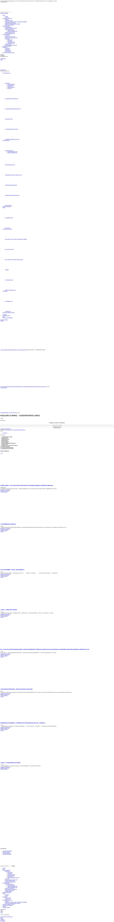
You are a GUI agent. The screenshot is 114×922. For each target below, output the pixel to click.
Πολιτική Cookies (6, 852)
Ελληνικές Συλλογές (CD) (10, 36)
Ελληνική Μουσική (6, 34)
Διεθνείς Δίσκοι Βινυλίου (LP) (11, 28)
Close (1, 910)
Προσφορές (5, 47)
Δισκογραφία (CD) (11, 43)
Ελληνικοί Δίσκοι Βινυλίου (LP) (11, 37)
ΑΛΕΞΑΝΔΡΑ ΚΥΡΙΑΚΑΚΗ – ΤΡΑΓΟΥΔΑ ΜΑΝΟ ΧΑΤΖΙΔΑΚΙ (16, 689)
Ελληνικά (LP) (8, 51)
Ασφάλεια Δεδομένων (7, 854)
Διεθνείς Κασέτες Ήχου (9, 890)
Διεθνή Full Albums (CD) (12, 31)
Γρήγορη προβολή (3, 491)
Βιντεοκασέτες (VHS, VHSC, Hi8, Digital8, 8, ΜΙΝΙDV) (16, 21)
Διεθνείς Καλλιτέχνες (9, 29)
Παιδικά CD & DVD (7, 46)
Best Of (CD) (10, 39)
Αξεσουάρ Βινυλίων (9, 20)
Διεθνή (6, 16)
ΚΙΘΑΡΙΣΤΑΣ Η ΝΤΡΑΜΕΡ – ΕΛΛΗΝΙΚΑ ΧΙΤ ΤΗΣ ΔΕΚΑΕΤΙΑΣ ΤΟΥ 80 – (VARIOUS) (22, 722)
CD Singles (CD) (11, 85)
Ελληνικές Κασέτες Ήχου (10, 880)
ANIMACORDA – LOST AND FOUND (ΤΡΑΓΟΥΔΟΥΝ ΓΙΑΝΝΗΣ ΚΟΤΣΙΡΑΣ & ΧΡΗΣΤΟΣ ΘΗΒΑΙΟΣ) (26, 485)
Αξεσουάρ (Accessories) (7, 18)
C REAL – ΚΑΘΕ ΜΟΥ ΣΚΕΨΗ (8, 609)
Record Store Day (8, 27)
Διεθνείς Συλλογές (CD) (9, 32)
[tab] (58, 432)
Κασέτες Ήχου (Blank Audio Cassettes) (12, 23)
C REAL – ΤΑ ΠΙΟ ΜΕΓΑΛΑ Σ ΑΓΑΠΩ (10, 762)
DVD (4, 15)
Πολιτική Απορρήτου (7, 853)
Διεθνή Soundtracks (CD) (10, 33)
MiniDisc (7, 19)
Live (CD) (7, 35)
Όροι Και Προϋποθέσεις (7, 850)
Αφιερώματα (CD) (11, 41)
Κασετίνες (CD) (8, 44)
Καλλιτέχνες (7, 38)
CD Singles (10, 40)
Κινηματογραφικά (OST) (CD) (11, 45)
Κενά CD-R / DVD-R (9, 24)
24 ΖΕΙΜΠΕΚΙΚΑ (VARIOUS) (8, 524)
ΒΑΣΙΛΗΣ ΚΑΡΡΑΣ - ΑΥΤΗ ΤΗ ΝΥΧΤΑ (8, 412)
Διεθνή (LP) (7, 49)
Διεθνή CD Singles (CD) (12, 152)
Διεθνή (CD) (7, 48)
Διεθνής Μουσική (6, 26)
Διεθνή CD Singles (11, 30)
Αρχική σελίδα (3, 349)
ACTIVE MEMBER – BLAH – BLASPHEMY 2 (12, 569)
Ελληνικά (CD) (8, 50)
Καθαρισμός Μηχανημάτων (10, 22)
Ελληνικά (7, 17)
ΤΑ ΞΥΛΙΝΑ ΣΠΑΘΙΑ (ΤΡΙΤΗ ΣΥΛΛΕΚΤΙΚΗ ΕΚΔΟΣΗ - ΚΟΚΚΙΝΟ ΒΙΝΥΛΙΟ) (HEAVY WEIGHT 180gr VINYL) (23, 386)
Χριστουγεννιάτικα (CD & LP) (9, 52)
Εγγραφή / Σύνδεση (6, 907)
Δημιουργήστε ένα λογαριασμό (6, 916)
